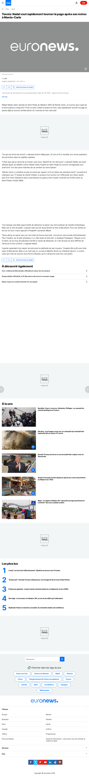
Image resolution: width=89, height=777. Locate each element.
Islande (24, 685)
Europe (4, 714)
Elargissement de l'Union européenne (44, 679)
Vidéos (4, 734)
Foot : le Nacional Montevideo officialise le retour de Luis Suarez (26, 271)
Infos (7, 9)
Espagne (64, 685)
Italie (36, 685)
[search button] (62, 659)
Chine (20, 679)
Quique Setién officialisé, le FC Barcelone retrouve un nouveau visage (28, 276)
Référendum (44, 690)
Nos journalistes (8, 739)
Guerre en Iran (22, 673)
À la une (7, 403)
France (68, 679)
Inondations (49, 685)
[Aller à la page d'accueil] (8, 3)
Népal (57, 673)
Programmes (51, 734)
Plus (3, 754)
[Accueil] (2, 9)
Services (5, 748)
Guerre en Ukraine (41, 673)
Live (83, 3)
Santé (48, 724)
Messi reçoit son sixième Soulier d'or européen (19, 282)
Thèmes (5, 709)
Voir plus (4, 97)
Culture (48, 729)
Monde (48, 714)
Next (4, 724)
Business (5, 719)
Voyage (5, 729)
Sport (13, 9)
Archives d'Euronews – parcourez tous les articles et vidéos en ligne (65, 740)
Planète (49, 719)
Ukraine (70, 673)
